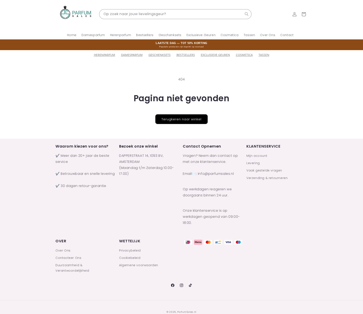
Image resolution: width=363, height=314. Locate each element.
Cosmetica (244, 55)
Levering (253, 163)
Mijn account (256, 156)
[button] (303, 14)
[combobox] (175, 14)
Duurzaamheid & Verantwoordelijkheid (72, 268)
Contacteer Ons (68, 258)
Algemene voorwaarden (138, 265)
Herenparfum (104, 55)
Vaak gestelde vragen (264, 171)
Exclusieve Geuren (215, 55)
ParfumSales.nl (186, 312)
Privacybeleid (130, 251)
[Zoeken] (246, 14)
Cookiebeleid (129, 258)
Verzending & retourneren (267, 178)
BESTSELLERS (185, 55)
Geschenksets (160, 55)
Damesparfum (132, 55)
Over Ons (63, 251)
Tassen (264, 55)
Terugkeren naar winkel (181, 119)
